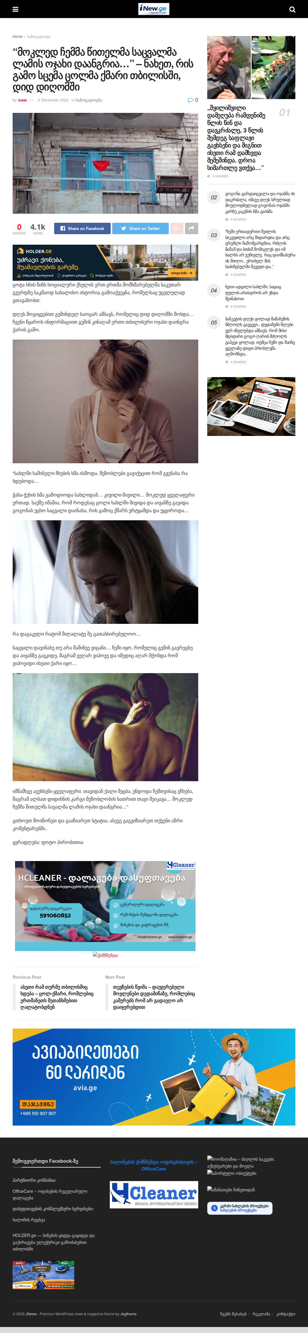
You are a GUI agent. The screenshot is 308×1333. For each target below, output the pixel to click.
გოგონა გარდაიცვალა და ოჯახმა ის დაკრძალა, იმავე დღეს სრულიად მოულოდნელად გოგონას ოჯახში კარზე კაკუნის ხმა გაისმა (260, 202)
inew (22, 100)
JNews (31, 1313)
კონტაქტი (285, 1313)
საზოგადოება (39, 36)
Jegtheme (128, 1313)
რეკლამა (261, 1313)
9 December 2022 (53, 100)
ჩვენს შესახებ (233, 1313)
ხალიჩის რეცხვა (29, 1220)
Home (18, 36)
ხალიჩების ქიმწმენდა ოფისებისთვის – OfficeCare (154, 1165)
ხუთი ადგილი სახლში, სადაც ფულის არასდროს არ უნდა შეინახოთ (253, 292)
